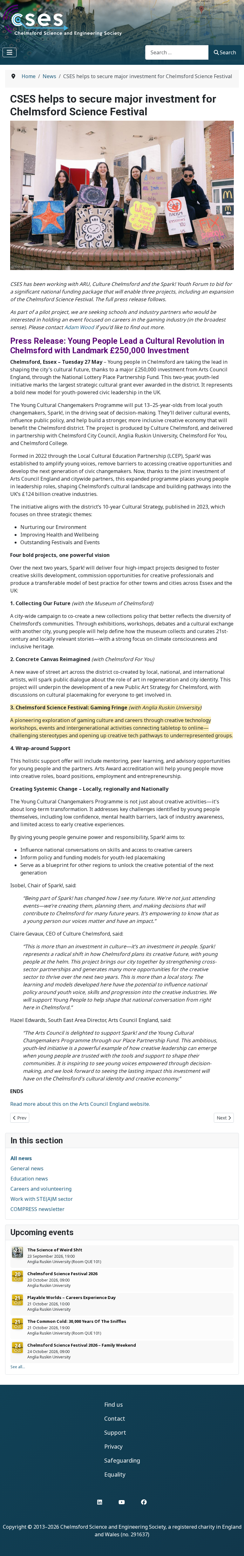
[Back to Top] (233, 1544)
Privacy (113, 1446)
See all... (17, 1367)
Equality (114, 1474)
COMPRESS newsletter (37, 1209)
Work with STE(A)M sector (41, 1198)
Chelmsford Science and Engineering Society (113, 1526)
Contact (114, 1418)
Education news (29, 1178)
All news (21, 1158)
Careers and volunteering (40, 1188)
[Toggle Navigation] (10, 52)
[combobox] (177, 52)
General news (27, 1168)
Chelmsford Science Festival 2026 (62, 1273)
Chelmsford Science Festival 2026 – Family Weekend (81, 1345)
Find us (113, 1404)
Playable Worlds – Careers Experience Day (71, 1297)
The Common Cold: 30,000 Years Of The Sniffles (76, 1321)
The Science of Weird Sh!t (54, 1250)
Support (115, 1432)
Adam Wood (79, 327)
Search (228, 52)
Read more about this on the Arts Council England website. (80, 1103)
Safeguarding (122, 1460)
